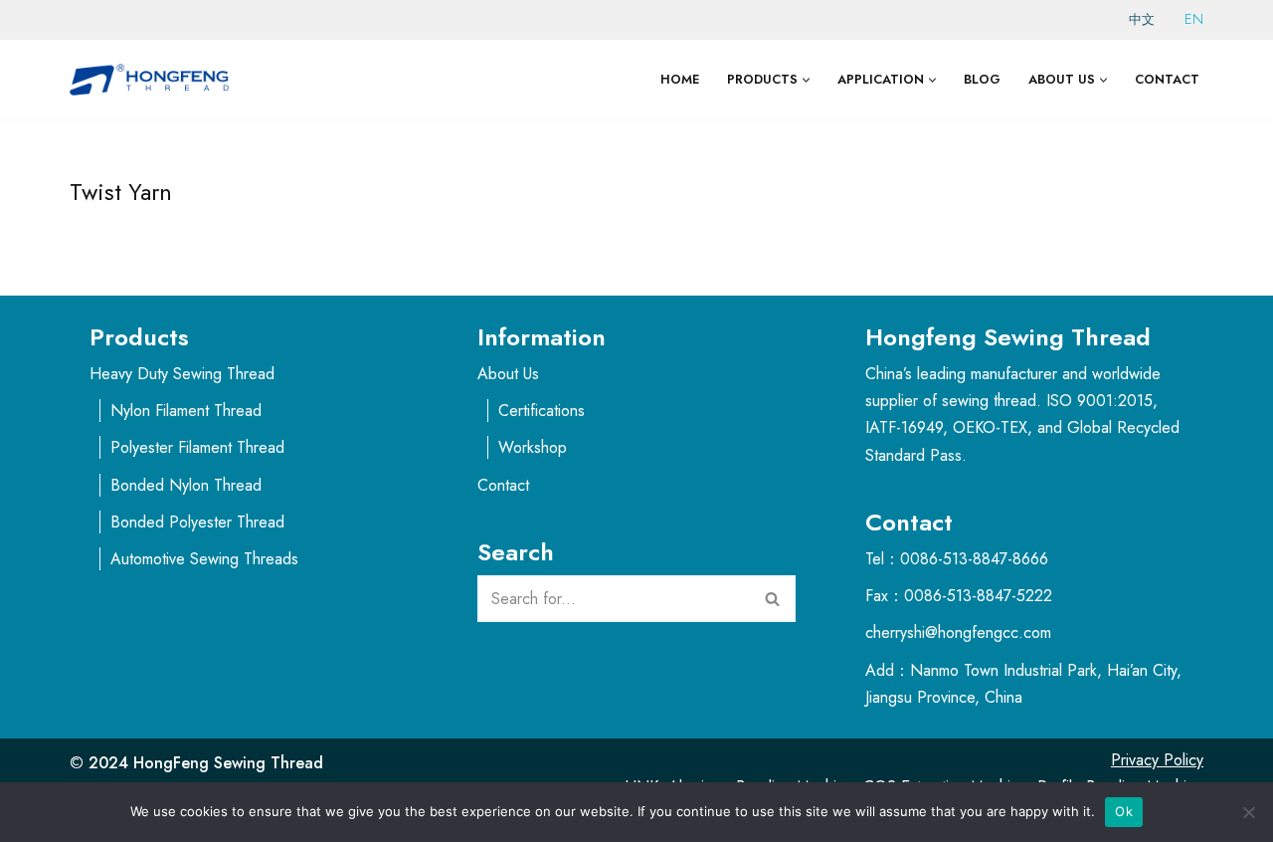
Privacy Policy (1157, 759)
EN (1193, 19)
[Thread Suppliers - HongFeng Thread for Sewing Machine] (154, 80)
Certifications (541, 410)
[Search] (773, 598)
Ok (1124, 811)
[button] (806, 80)
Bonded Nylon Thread (186, 485)
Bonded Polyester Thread (197, 522)
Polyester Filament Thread (197, 447)
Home (679, 79)
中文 (1142, 19)
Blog (982, 79)
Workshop (532, 447)
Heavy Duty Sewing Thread (182, 373)
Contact (1167, 79)
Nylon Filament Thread (186, 410)
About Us (508, 373)
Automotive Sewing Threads (204, 558)
